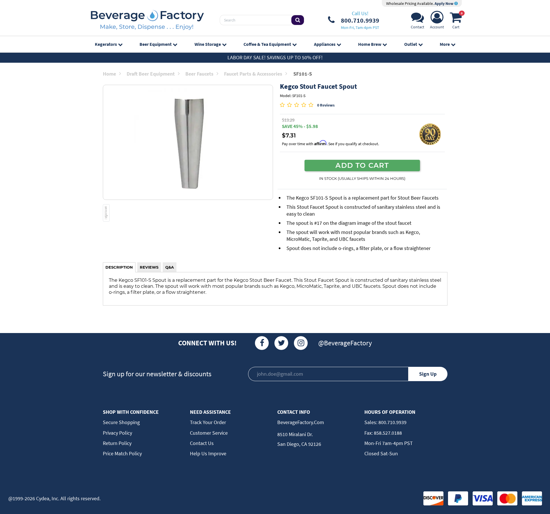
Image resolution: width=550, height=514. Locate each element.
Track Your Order (208, 422)
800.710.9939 (391, 422)
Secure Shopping (121, 422)
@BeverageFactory (345, 342)
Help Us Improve (208, 453)
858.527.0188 (387, 433)
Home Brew (369, 44)
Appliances (324, 44)
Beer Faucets (199, 73)
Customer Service (209, 433)
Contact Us (202, 443)
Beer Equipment (156, 44)
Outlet (410, 44)
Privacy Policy (117, 433)
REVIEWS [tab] (149, 267)
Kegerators (106, 44)
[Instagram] (301, 343)
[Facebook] (262, 343)
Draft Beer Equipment (151, 73)
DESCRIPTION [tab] (119, 267)
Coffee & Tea (267, 44)
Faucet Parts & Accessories (253, 73)
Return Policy (117, 443)
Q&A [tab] (169, 267)
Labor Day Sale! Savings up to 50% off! (275, 57)
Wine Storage (208, 44)
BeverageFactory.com (300, 422)
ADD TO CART (362, 165)
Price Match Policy (122, 453)
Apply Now (444, 3)
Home (109, 73)
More (445, 44)
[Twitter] (281, 343)
